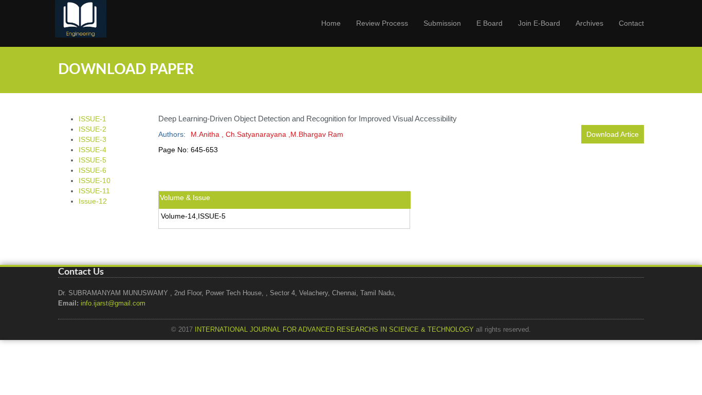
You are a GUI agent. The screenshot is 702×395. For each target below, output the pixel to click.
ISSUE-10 (94, 180)
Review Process (382, 23)
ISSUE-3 (92, 139)
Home (331, 23)
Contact (631, 23)
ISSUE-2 (92, 129)
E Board (489, 23)
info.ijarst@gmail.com (113, 303)
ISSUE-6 (92, 170)
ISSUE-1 (92, 119)
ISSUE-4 (92, 150)
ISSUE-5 (92, 160)
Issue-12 (93, 201)
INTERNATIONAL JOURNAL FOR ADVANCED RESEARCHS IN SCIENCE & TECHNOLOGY (334, 329)
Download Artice (612, 134)
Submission (442, 23)
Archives (589, 23)
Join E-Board (539, 23)
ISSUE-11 (94, 191)
